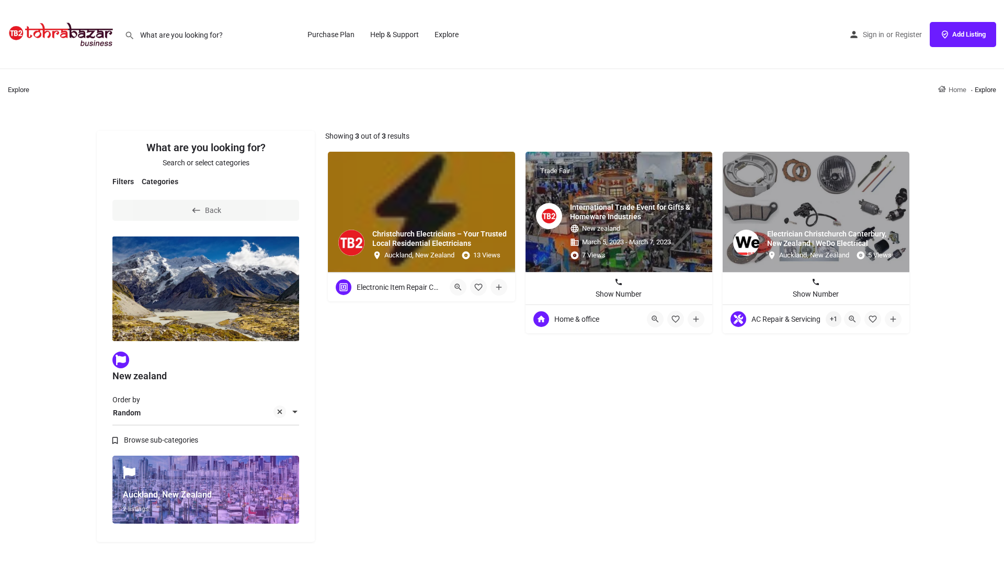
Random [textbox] (127, 413)
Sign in (873, 34)
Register (908, 34)
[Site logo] (62, 34)
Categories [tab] (160, 181)
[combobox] (205, 412)
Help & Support (394, 34)
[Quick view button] (458, 287)
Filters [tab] (123, 181)
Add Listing (969, 34)
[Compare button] (498, 287)
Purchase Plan (331, 34)
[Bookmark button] (478, 287)
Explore (447, 34)
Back (213, 210)
